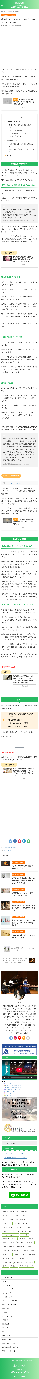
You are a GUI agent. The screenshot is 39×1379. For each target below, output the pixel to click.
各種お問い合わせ (20, 1360)
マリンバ (6, 1231)
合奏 (12, 1242)
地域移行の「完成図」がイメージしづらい (21, 150)
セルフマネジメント (21, 1223)
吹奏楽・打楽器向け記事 (13, 1087)
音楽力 (5, 1266)
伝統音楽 (6, 1239)
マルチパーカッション (19, 1231)
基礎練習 (30, 1242)
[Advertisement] (19, 47)
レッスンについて (11, 1091)
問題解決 (20, 1242)
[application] (19, 1070)
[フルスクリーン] (34, 1078)
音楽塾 (14, 1266)
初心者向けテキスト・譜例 (13, 1089)
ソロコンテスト (8, 1227)
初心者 (22, 1239)
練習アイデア (7, 1254)
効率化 (30, 1239)
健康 (14, 1239)
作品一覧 (8, 1093)
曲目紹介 (20, 1246)
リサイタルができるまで (10, 1235)
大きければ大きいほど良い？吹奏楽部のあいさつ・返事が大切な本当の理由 (23, 922)
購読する (8, 1057)
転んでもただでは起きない (20, 1258)
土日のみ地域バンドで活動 (17, 133)
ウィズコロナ (22, 1211)
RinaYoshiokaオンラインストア (15, 1158)
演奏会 (6, 1250)
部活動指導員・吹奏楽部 (9, 847)
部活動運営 (7, 1262)
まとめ (9, 156)
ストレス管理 (20, 1219)
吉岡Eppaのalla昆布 (19, 7)
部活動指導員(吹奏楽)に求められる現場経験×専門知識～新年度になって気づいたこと (23, 880)
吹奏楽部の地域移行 (13, 121)
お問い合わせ (9, 1095)
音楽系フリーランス (26, 1266)
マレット (32, 1231)
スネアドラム (7, 1223)
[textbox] (22, 720)
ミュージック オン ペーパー (14, 1153)
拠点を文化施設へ (15, 136)
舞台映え (6, 1258)
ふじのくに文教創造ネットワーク (18, 483)
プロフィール (9, 1083)
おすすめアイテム (8, 1211)
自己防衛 (32, 1254)
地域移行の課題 (12, 140)
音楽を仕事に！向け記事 (13, 1085)
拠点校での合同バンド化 (17, 130)
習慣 (24, 1254)
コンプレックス (8, 1219)
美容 (17, 1254)
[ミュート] (31, 1078)
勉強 (5, 1242)
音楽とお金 (29, 1262)
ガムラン (6, 1215)
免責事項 (29, 1360)
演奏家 (24, 1250)
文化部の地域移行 (8, 850)
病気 (33, 1250)
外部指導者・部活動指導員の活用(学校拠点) (21, 126)
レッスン (24, 1235)
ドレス (18, 1227)
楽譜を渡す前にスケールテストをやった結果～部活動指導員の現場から (23, 908)
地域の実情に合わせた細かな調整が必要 (21, 145)
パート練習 (28, 1227)
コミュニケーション (18, 1215)
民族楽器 (30, 1246)
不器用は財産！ (19, 1369)
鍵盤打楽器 (18, 1262)
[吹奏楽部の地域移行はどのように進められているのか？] (24, 841)
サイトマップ (10, 1360)
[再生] (5, 1078)
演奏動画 (15, 1250)
